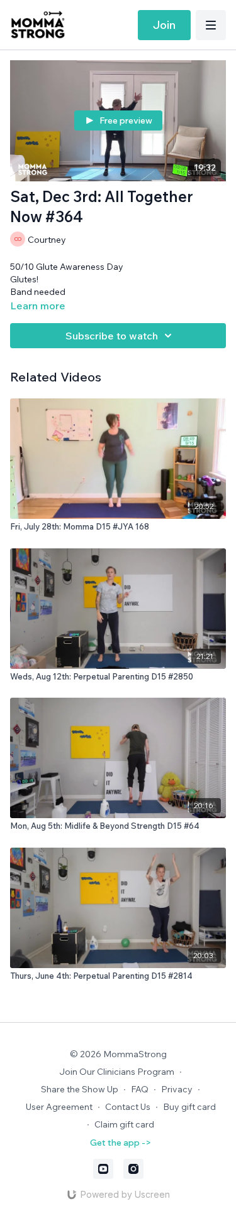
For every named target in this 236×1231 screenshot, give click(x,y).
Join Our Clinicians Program (116, 1071)
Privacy (177, 1089)
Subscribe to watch (111, 335)
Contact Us (127, 1106)
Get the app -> (120, 1142)
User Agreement (59, 1106)
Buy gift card (189, 1106)
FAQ (140, 1089)
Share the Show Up (79, 1089)
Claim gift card (124, 1124)
